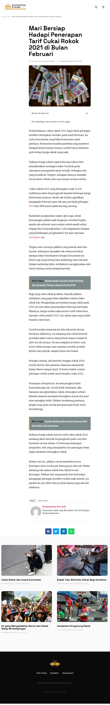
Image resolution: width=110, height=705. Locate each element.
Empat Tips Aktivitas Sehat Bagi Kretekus (81, 579)
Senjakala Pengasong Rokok (73, 625)
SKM (31, 206)
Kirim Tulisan (42, 673)
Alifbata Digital (61, 692)
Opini (8, 17)
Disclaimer (54, 673)
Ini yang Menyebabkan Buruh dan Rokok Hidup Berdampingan (24, 627)
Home (3, 17)
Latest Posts (43, 501)
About (32, 501)
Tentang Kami (67, 673)
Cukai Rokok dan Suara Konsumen (21, 579)
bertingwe (35, 237)
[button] (87, 113)
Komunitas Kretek (54, 506)
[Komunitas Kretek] (35, 516)
